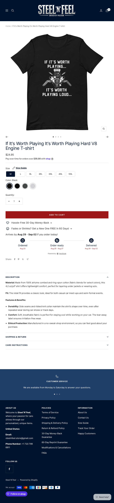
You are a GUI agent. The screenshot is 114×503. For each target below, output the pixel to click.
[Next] (107, 137)
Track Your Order (86, 428)
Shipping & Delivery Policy (55, 423)
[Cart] (107, 10)
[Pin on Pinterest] (18, 259)
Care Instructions (17, 345)
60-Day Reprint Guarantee (55, 442)
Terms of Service (50, 412)
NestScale (62, 253)
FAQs (44, 453)
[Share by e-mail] (27, 259)
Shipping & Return (16, 337)
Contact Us (83, 417)
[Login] (101, 10)
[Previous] (7, 137)
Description (13, 277)
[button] (10, 174)
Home (8, 26)
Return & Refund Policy (53, 428)
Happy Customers (87, 433)
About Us (82, 412)
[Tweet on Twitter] (23, 259)
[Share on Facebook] (14, 259)
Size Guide (83, 423)
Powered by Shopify (29, 480)
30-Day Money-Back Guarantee (52, 435)
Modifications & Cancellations (56, 447)
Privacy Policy (48, 417)
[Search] (12, 10)
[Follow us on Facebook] (9, 469)
